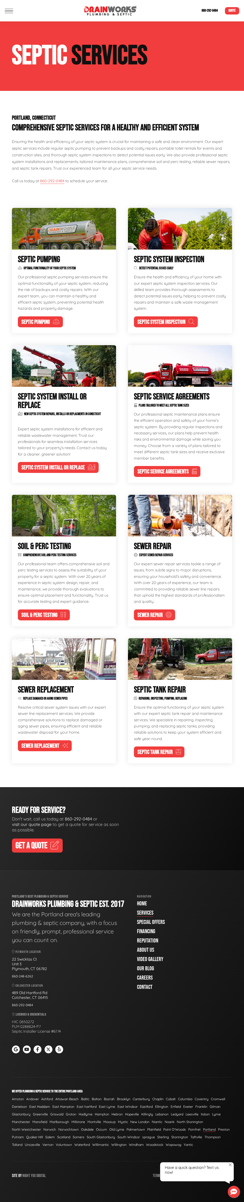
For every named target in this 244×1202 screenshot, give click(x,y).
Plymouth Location (28, 952)
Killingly (147, 1114)
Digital (41, 1175)
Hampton (102, 1114)
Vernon (47, 1145)
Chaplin (157, 1099)
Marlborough (59, 1122)
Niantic (157, 1122)
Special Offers (151, 922)
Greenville (40, 1114)
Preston (224, 1129)
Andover (32, 1099)
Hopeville (132, 1114)
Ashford (47, 1099)
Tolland (17, 1145)
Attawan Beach (67, 1099)
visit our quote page (31, 824)
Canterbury (141, 1099)
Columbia (185, 1099)
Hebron (117, 1114)
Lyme (216, 1114)
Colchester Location (29, 986)
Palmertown (136, 1129)
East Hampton (63, 1106)
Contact (144, 987)
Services (145, 912)
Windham (136, 1145)
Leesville (192, 1114)
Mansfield (39, 1122)
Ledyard (177, 1114)
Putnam (18, 1137)
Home (142, 903)
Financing (146, 931)
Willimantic (100, 1145)
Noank (169, 1122)
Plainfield (154, 1129)
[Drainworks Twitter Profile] (48, 1049)
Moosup (109, 1122)
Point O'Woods (174, 1129)
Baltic (85, 1099)
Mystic (123, 1122)
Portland (209, 1129)
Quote (232, 10)
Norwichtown (68, 1129)
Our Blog (145, 968)
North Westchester (26, 1129)
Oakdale (87, 1129)
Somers (78, 1137)
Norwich (49, 1129)
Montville (94, 1122)
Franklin (201, 1106)
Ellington (161, 1106)
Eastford (146, 1106)
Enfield (176, 1106)
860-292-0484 (210, 10)
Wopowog (173, 1145)
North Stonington (190, 1122)
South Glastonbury (101, 1137)
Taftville (196, 1137)
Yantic (188, 1145)
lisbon (205, 1114)
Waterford (82, 1145)
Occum (101, 1129)
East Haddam (39, 1106)
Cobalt (171, 1099)
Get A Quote (31, 846)
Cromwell (218, 1099)
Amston (18, 1099)
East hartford (87, 1106)
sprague (148, 1137)
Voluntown (64, 1145)
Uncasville (32, 1145)
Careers (145, 977)
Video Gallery (150, 959)
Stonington (179, 1137)
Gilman (215, 1106)
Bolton (97, 1099)
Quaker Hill (34, 1137)
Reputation (147, 940)
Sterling (163, 1137)
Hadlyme (85, 1114)
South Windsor (128, 1137)
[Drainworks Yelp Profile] (59, 1049)
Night (26, 1175)
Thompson (212, 1137)
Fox (33, 1175)
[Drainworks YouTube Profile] (27, 1049)
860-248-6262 (22, 976)
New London (139, 1122)
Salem (50, 1137)
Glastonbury (21, 1114)
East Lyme (107, 1106)
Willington (119, 1145)
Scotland (63, 1137)
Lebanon (161, 1114)
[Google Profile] (16, 1049)
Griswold (56, 1114)
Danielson (19, 1106)
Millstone (78, 1122)
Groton (71, 1114)
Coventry (201, 1099)
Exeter (188, 1106)
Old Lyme (116, 1129)
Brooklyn (123, 1099)
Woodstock (154, 1145)
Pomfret (194, 1129)
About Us (145, 950)
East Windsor (127, 1106)
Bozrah (109, 1099)
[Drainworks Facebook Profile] (37, 1049)
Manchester (21, 1122)
